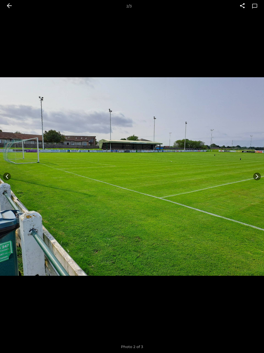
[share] (242, 6)
